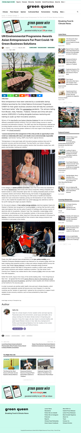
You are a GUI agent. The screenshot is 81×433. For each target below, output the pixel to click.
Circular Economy (42, 47)
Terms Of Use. (57, 430)
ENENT (33, 207)
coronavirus (27, 109)
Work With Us (67, 408)
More (62, 2)
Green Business (51, 47)
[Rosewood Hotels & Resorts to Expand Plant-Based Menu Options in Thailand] (28, 364)
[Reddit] (22, 95)
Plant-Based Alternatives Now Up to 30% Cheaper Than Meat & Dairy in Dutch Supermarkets (68, 83)
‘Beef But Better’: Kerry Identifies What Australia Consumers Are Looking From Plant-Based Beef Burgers (68, 179)
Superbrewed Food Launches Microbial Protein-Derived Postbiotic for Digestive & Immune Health (68, 94)
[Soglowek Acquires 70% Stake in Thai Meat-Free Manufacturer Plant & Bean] (45, 364)
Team (64, 419)
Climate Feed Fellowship (51, 421)
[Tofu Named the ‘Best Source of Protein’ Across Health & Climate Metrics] (11, 364)
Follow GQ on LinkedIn (51, 413)
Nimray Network (19, 265)
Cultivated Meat (33, 12)
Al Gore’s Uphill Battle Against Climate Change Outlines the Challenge (72, 237)
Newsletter (38, 2)
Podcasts (24, 2)
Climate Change (33, 47)
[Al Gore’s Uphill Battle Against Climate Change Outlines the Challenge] (61, 237)
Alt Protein (6, 359)
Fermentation (45, 12)
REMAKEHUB (13, 189)
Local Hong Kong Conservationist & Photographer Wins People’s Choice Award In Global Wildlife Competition (14, 345)
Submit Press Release (48, 2)
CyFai (46, 261)
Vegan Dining (24, 359)
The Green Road (45, 194)
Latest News (48, 408)
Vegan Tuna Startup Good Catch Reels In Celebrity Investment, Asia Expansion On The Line (43, 345)
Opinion (23, 12)
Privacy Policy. (50, 430)
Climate (5, 12)
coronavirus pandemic (16, 335)
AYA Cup (36, 200)
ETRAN (39, 271)
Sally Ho (15, 310)
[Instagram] (28, 95)
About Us (57, 2)
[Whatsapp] (10, 95)
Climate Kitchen (67, 423)
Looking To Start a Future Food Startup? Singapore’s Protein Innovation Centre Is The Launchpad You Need (68, 154)
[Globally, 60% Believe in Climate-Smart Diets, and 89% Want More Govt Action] (61, 217)
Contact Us (66, 421)
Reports (18, 2)
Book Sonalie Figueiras (69, 415)
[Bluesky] (39, 95)
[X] (34, 95)
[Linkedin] (4, 95)
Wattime (4, 217)
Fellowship (31, 2)
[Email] (16, 95)
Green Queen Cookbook (51, 423)
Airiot (46, 211)
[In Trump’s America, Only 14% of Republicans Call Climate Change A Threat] (61, 205)
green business (29, 335)
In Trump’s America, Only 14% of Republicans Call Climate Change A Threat (67, 207)
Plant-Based (14, 12)
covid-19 (23, 335)
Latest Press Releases (69, 413)
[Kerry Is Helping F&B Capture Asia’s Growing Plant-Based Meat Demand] (61, 189)
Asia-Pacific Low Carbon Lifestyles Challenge (24, 120)
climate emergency (14, 130)
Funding (55, 12)
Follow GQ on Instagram (51, 415)
